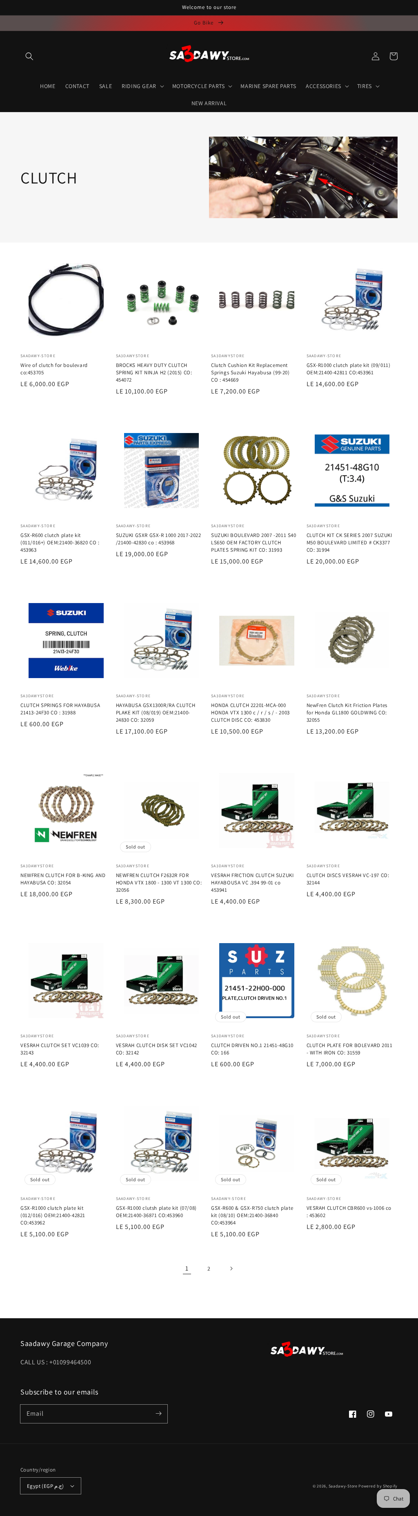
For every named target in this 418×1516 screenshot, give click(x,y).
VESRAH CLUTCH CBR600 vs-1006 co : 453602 (349, 1211)
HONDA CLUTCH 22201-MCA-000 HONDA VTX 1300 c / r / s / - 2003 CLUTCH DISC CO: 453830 (250, 712)
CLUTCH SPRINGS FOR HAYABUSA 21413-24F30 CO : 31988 (60, 709)
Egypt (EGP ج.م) (45, 1486)
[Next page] (231, 1268)
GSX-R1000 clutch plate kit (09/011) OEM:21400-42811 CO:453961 (349, 369)
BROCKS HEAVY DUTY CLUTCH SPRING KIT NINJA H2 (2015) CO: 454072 (154, 372)
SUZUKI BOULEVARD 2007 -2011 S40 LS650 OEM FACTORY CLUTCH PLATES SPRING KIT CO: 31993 (253, 542)
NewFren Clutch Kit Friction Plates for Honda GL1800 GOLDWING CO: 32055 (347, 712)
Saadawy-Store (343, 1486)
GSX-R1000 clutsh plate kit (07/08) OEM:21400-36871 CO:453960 (156, 1211)
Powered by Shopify (378, 1486)
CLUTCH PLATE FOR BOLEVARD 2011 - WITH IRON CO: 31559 (350, 1049)
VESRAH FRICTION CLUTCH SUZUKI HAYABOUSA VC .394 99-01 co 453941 (252, 882)
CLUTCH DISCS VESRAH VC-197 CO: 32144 (348, 879)
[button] (29, 56)
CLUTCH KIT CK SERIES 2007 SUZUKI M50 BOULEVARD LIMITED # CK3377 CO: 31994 (349, 542)
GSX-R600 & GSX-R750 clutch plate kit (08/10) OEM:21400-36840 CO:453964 (252, 1215)
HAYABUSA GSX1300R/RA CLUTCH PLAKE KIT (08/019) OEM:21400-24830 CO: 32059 (156, 712)
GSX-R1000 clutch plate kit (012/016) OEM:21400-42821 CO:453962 (52, 1215)
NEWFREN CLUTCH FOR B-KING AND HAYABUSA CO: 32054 (62, 879)
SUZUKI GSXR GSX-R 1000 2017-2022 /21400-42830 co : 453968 (158, 539)
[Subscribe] (158, 1414)
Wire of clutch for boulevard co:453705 (54, 369)
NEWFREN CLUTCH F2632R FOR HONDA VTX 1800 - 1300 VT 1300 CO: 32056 (159, 882)
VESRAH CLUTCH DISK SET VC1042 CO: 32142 (156, 1049)
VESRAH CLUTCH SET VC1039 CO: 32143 (59, 1049)
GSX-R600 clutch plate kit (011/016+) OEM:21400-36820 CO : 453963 (60, 542)
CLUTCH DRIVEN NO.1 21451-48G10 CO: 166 (252, 1049)
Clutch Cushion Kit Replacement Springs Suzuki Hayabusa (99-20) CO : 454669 (250, 372)
